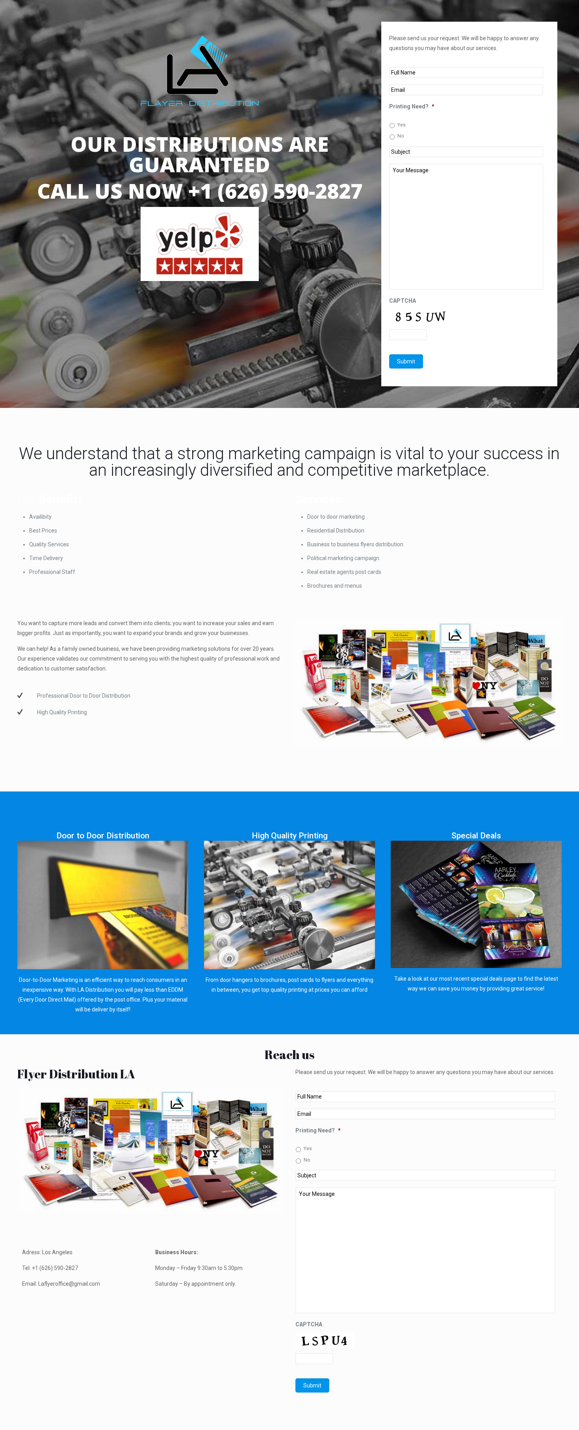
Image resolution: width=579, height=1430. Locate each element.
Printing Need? (411, 106)
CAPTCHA (402, 301)
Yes (401, 125)
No (400, 136)
